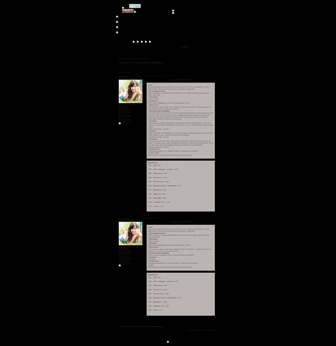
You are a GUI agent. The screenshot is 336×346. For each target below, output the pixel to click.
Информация (144, 63)
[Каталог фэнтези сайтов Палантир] (125, 7)
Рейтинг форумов (193, 330)
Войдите (131, 58)
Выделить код (152, 162)
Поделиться (148, 76)
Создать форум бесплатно (208, 330)
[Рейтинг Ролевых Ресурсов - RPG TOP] (128, 12)
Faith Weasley (123, 76)
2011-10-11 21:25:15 (158, 76)
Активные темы (185, 47)
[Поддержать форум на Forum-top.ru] (135, 7)
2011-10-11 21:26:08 (158, 218)
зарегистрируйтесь (143, 58)
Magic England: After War (129, 63)
